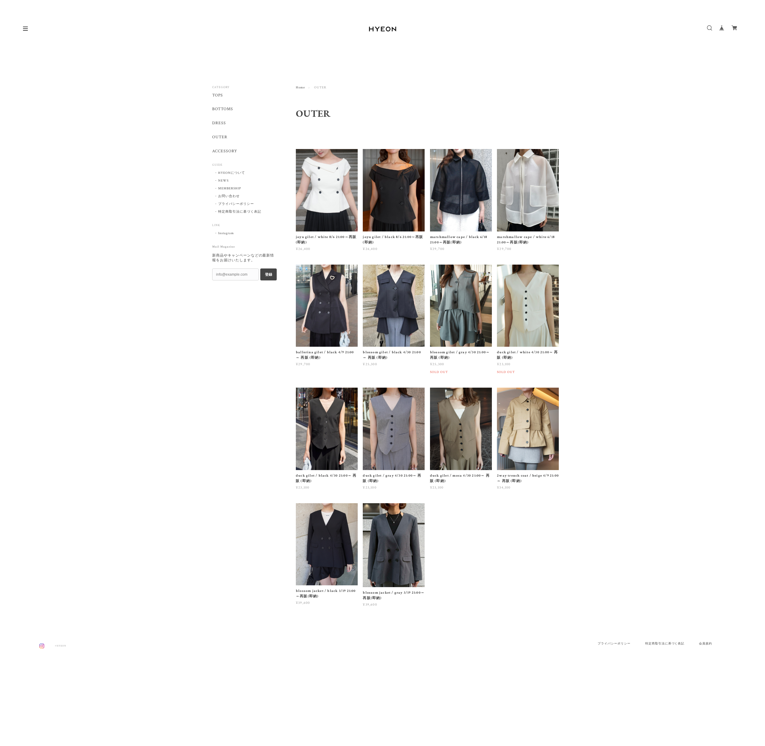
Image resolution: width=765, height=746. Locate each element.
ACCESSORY (224, 151)
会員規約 (705, 643)
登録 (268, 274)
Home (300, 87)
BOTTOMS (222, 109)
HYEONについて (231, 173)
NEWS (223, 181)
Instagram (226, 233)
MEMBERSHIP (229, 188)
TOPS (217, 95)
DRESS (219, 123)
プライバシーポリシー (236, 204)
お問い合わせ (229, 196)
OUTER (219, 137)
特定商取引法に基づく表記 (239, 212)
